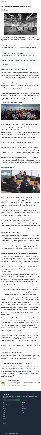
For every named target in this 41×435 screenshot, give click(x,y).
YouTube (4, 427)
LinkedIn (4, 423)
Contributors (23, 406)
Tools (4, 414)
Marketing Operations (6, 404)
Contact (22, 410)
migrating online (21, 44)
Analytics (4, 408)
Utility (3, 232)
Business (4, 410)
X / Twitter (5, 425)
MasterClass (3, 365)
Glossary (4, 418)
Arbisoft (3, 167)
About (22, 404)
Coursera (22, 368)
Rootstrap (3, 102)
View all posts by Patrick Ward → (13, 387)
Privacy (22, 412)
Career (4, 412)
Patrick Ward (7, 9)
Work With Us (5, 64)
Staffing (4, 406)
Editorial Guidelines (24, 408)
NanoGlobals (4, 1)
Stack (4, 416)
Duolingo (35, 371)
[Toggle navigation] (39, 1)
